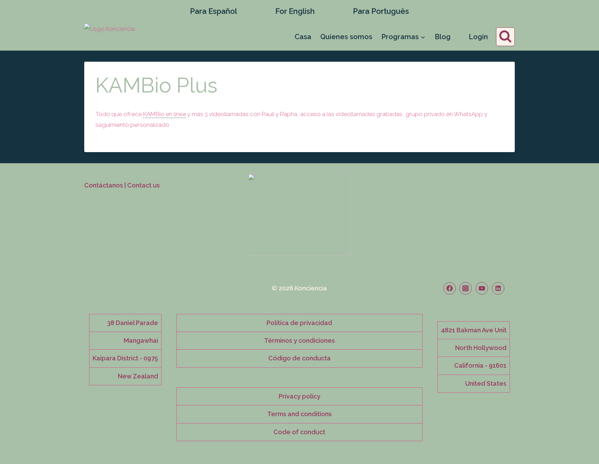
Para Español (213, 11)
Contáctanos (103, 185)
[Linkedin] (498, 288)
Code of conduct (299, 432)
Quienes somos (346, 37)
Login (478, 37)
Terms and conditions (299, 414)
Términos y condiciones (299, 340)
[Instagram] (465, 288)
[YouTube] (482, 288)
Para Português (381, 11)
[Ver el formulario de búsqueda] (505, 36)
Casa (303, 37)
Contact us (143, 185)
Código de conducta (299, 358)
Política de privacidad (299, 322)
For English (295, 11)
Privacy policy (299, 396)
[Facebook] (449, 288)
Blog (443, 37)
